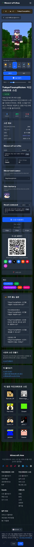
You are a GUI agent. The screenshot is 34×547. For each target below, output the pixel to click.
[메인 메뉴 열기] (30, 3)
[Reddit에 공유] (23, 261)
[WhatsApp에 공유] (5, 261)
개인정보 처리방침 (8, 518)
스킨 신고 (17, 272)
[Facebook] (3, 466)
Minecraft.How (12, 3)
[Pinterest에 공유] (27, 261)
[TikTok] (15, 466)
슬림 (24, 73)
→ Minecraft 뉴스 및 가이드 (11, 376)
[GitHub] (19, 466)
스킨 (13, 11)
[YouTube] (7, 466)
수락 (20, 544)
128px (7, 230)
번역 (20, 497)
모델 (4, 70)
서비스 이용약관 (7, 515)
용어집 (21, 506)
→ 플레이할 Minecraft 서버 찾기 (13, 374)
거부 (13, 544)
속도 (6, 82)
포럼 (20, 494)
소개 (20, 500)
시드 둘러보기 (6, 494)
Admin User (26, 135)
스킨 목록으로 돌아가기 (12, 17)
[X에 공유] (14, 261)
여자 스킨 (22, 482)
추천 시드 (5, 497)
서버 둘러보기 (6, 476)
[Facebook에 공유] (18, 261)
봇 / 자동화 (5, 521)
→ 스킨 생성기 (8, 361)
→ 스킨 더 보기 (7, 371)
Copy (27, 154)
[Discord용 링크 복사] (10, 261)
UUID (5, 150)
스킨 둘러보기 (23, 476)
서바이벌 (5, 479)
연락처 (21, 503)
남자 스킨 (22, 479)
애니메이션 (9, 60)
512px (27, 230)
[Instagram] (11, 466)
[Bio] (30, 466)
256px (17, 230)
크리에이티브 (6, 482)
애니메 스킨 (22, 485)
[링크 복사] (5, 266)
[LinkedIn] (27, 466)
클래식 (10, 73)
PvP (3, 485)
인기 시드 (5, 500)
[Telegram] (23, 466)
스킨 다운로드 (18, 220)
